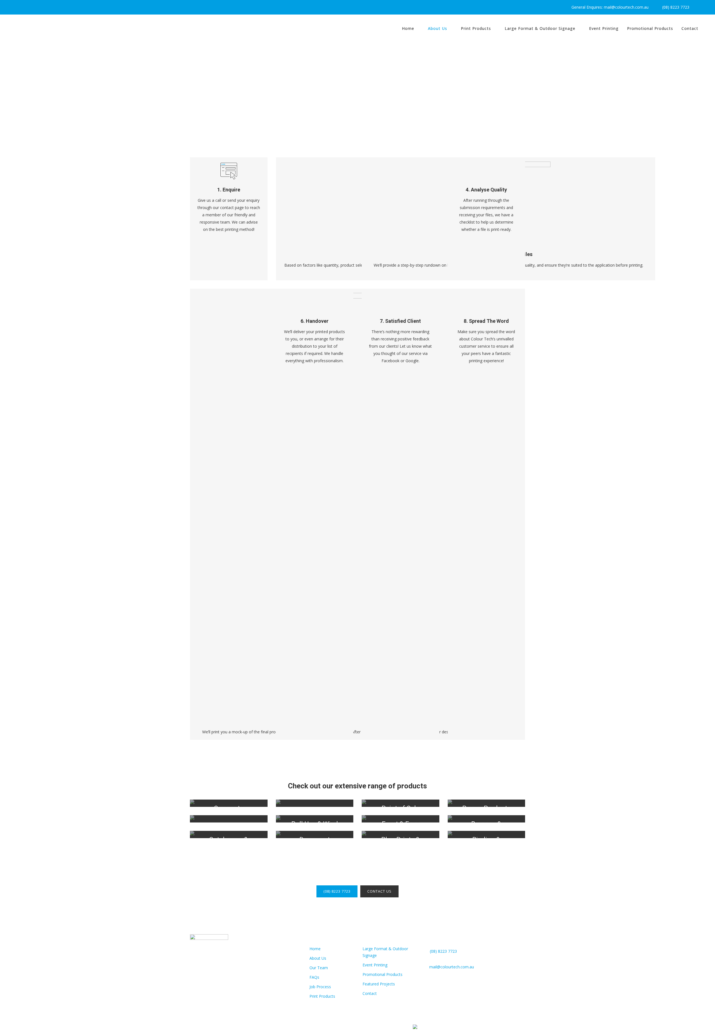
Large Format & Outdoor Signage (385, 952)
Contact (370, 993)
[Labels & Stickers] (229, 818)
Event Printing (375, 965)
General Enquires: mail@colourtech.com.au (609, 7)
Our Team (318, 967)
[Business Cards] (315, 803)
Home (315, 948)
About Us (317, 958)
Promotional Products (382, 974)
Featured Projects (379, 984)
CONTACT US (379, 891)
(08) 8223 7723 (674, 7)
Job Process (320, 986)
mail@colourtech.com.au (451, 966)
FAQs (314, 977)
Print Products (322, 996)
